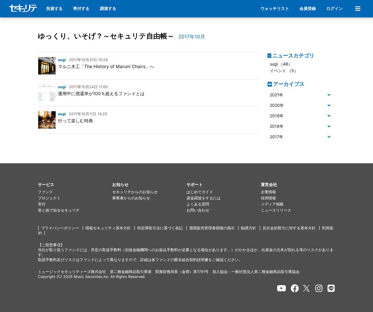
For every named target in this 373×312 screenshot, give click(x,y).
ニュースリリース (276, 210)
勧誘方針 (248, 228)
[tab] (301, 95)
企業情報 (268, 192)
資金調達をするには (203, 198)
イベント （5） (284, 70)
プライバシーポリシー (60, 228)
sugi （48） (281, 63)
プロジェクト (49, 198)
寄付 (41, 204)
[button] (301, 95)
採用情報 (268, 198)
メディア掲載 (272, 204)
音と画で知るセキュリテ (59, 210)
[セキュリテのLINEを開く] (331, 288)
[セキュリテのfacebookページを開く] (295, 288)
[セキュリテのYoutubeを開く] (281, 288)
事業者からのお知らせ (131, 198)
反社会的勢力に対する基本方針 (289, 228)
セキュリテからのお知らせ (135, 192)
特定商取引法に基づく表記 (160, 228)
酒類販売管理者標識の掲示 (212, 228)
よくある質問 (197, 204)
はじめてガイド (199, 192)
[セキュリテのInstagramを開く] (319, 288)
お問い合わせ (197, 210)
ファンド (45, 192)
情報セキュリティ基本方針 (108, 228)
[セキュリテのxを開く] (307, 288)
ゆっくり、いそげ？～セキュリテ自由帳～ (106, 36)
